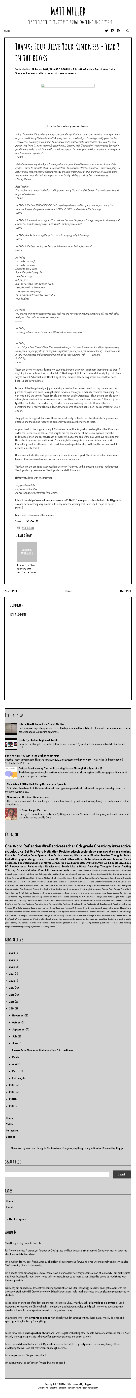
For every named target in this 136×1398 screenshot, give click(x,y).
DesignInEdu (88, 862)
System (65, 911)
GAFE (107, 862)
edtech (75, 851)
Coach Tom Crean (21, 881)
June (15, 1043)
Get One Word (34, 851)
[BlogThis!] (26, 528)
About (9, 1207)
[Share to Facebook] (32, 528)
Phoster (95, 855)
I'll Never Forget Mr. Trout (33, 810)
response (9, 926)
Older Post (125, 591)
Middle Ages (113, 896)
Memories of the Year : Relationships (28, 797)
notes (50, 73)
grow (18, 922)
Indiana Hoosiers (33, 892)
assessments (82, 919)
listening (60, 922)
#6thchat (60, 859)
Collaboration (37, 881)
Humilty (14, 892)
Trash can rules (35, 915)
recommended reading (120, 922)
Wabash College (86, 915)
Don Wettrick (60, 885)
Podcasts (67, 904)
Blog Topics (85, 878)
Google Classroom (92, 889)
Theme (12, 915)
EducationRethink (83, 69)
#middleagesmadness (85, 874)
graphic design (27, 859)
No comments (68, 73)
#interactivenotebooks (97, 859)
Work (11, 919)
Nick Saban (56, 900)
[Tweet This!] (28, 521)
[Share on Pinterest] (37, 521)
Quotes (8, 907)
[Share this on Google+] (32, 521)
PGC (113, 900)
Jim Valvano (125, 892)
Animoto (39, 878)
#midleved (101, 874)
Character (11, 855)
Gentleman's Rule (75, 889)
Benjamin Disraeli (71, 878)
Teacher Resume (96, 911)
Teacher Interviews (79, 911)
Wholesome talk (102, 915)
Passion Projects (26, 904)
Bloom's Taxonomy (100, 878)
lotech (67, 922)
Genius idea (61, 889)
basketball (11, 859)
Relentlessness (57, 907)
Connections (58, 881)
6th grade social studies (103, 1302)
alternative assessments (63, 919)
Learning (68, 855)
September (19, 1029)
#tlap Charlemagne (122, 874)
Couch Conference (85, 881)
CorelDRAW (70, 881)
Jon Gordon (55, 855)
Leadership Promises (42, 896)
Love (128, 862)
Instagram (12, 1130)
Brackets (126, 878)
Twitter (10, 1124)
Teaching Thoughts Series (104, 866)
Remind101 (69, 907)
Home (7, 30)
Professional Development (99, 904)
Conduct (48, 881)
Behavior (117, 859)
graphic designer (40, 1317)
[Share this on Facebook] (24, 521)
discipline (112, 919)
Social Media (120, 907)
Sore (128, 907)
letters (42, 73)
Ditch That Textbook (43, 885)
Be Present (57, 878)
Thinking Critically (16, 870)
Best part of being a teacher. (114, 851)
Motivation (51, 851)
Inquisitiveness (58, 892)
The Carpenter (112, 911)
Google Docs (107, 889)
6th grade (84, 845)
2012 (12, 1092)
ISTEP (21, 892)
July (15, 1036)
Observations (86, 900)
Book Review (116, 878)
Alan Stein (30, 878)
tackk (43, 926)
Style (58, 911)
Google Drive (117, 862)
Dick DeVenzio (26, 885)
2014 (12, 1008)
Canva (127, 859)
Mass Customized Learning (65, 896)
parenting (86, 922)
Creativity (102, 845)
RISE (14, 907)
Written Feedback (42, 919)
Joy (20, 896)
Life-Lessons (81, 855)
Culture (116, 881)
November (18, 1015)
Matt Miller (68, 11)
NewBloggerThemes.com (87, 1387)
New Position (44, 900)
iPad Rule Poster (40, 922)
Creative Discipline (103, 881)
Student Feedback (31, 911)
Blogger (120, 1148)
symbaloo (35, 926)
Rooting (78, 907)
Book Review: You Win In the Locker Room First (32, 755)
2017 (12, 987)
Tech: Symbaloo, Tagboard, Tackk (38, 740)
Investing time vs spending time (91, 892)
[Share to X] (29, 528)
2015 (12, 1001)
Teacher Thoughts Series (116, 855)
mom (73, 922)
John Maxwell (11, 896)
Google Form (120, 889)
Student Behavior (13, 911)
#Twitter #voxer (107, 870)
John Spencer (39, 855)
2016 (12, 994)
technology (88, 851)
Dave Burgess (73, 862)
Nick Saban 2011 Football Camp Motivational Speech (36, 784)
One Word (13, 845)
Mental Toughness (98, 896)
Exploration (38, 889)
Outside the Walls (102, 900)
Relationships (36, 866)
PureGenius (118, 904)
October (17, 1022)
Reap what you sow (40, 907)
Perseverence (18, 866)
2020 (12, 980)
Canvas (8, 881)
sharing (26, 926)
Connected (58, 862)
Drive (70, 885)
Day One (14, 885)
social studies (45, 859)
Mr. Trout (18, 900)
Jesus (109, 892)
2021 (12, 973)
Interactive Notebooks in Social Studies (42, 724)
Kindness (31, 73)
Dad (122, 881)
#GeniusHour (75, 859)
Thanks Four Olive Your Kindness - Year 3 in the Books (26, 569)
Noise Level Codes (71, 900)
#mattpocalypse (67, 874)
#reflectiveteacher (58, 845)
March (16, 1071)
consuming (93, 919)
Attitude (48, 878)
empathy (121, 919)
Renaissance (52, 866)
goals (128, 919)
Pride (83, 904)
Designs (10, 1136)
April (15, 1064)
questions (104, 922)
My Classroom (30, 900)
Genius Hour (49, 889)
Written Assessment (24, 919)
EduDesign (23, 855)
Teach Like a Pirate (74, 866)
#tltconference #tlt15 (15, 878)
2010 (12, 1106)
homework (27, 922)
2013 (12, 1085)
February (17, 1078)
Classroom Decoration (18, 862)
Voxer (75, 915)
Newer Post (11, 591)
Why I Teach (116, 915)
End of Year (101, 69)
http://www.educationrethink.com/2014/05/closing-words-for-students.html (70, 500)
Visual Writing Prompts (61, 915)
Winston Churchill (38, 870)
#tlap (109, 874)
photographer (33, 1332)
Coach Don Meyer (41, 862)
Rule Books (88, 907)
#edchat (25, 874)
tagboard (50, 926)
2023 (12, 959)
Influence (45, 892)
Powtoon (76, 904)
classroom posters (60, 870)
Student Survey (47, 911)
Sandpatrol (52, 1387)
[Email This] (23, 528)
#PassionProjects (81, 870)
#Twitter (94, 870)
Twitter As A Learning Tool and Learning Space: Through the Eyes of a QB (60, 768)
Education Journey (82, 885)
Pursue (127, 904)
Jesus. (116, 892)
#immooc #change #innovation (44, 874)
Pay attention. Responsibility (48, 904)
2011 (11, 1099)
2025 (12, 952)
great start (10, 922)
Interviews (70, 892)
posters (95, 922)
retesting (18, 926)
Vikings (46, 915)
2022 (12, 966)
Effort (99, 862)
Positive (64, 851)
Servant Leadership (104, 907)
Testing (126, 866)
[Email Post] (17, 527)
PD (6, 866)
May (14, 1057)
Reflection (32, 845)
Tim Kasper (22, 915)
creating (103, 919)
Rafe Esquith (24, 907)
